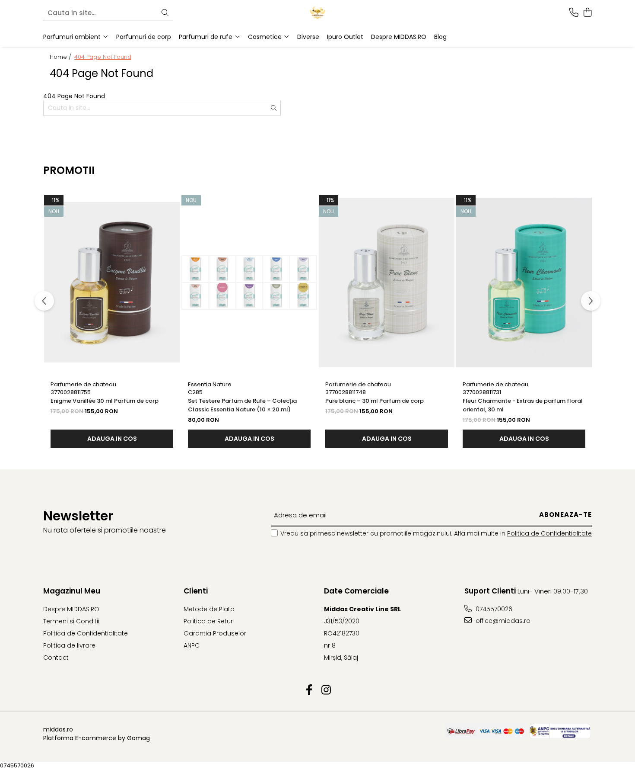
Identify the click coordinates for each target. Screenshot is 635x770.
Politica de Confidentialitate (549, 533)
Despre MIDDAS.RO (398, 36)
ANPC (192, 645)
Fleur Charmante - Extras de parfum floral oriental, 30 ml (523, 405)
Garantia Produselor (215, 633)
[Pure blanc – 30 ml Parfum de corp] (386, 282)
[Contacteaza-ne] (573, 13)
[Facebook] (309, 690)
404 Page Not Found (102, 57)
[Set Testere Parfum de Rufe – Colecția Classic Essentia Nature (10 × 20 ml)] (249, 282)
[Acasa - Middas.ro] (317, 13)
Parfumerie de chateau (83, 384)
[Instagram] (325, 690)
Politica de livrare (69, 645)
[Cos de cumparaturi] (587, 13)
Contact (56, 657)
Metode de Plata (209, 609)
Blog (440, 36)
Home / (61, 57)
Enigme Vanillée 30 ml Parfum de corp (105, 401)
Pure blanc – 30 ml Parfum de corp (374, 401)
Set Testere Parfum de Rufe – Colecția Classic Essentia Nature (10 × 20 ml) (242, 405)
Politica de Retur (208, 621)
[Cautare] (165, 13)
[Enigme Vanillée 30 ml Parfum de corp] (112, 282)
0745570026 (493, 609)
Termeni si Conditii (71, 621)
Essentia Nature (210, 384)
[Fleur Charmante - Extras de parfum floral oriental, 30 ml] (524, 282)
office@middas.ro (502, 620)
